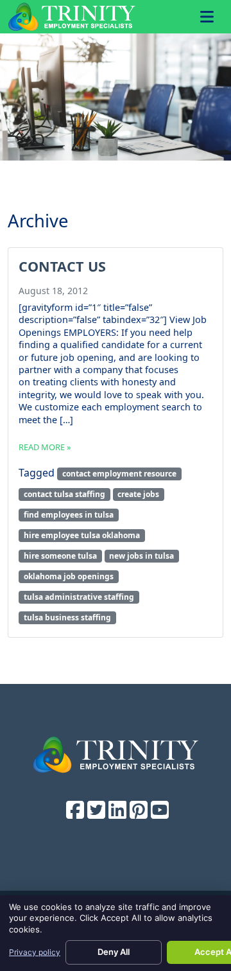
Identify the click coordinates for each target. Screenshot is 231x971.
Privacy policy (34, 952)
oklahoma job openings (69, 576)
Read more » (45, 447)
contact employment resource (119, 473)
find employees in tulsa (69, 514)
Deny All (114, 952)
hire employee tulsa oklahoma (82, 535)
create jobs (138, 494)
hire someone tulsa (60, 555)
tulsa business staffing (67, 617)
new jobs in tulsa (141, 555)
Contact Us (62, 266)
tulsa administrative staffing (79, 596)
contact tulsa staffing (64, 494)
